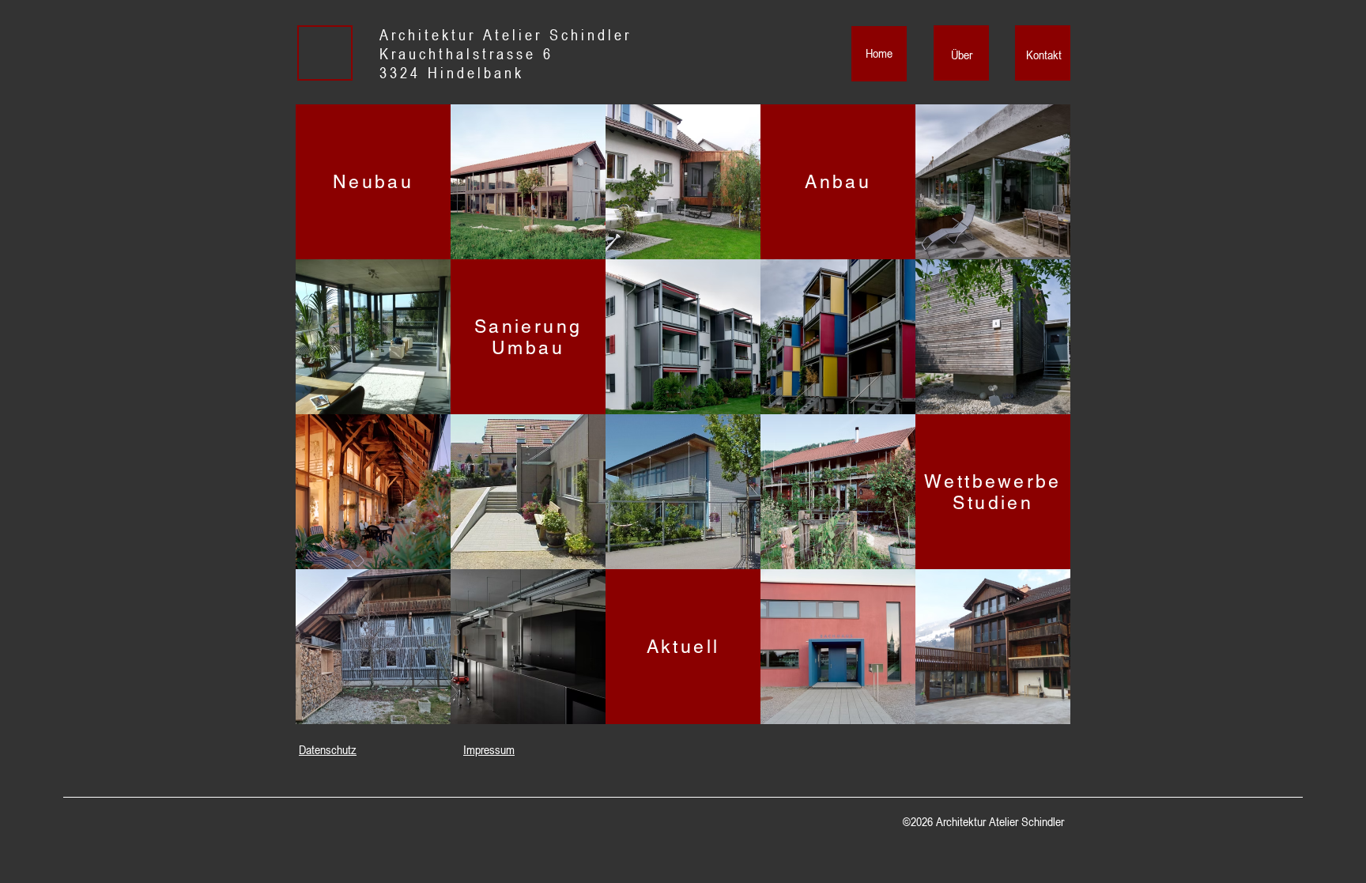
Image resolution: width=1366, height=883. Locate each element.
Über (961, 54)
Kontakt (1044, 54)
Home (879, 53)
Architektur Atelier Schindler (505, 34)
